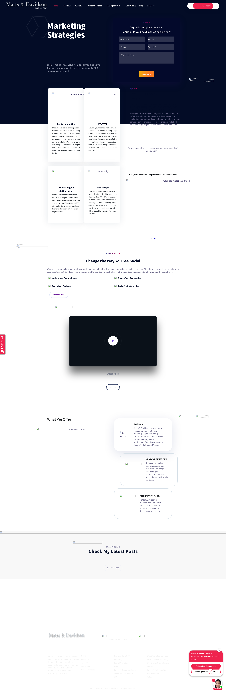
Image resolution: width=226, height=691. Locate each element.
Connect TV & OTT (122, 656)
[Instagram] (54, 680)
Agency (78, 6)
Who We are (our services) (157, 656)
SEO (116, 677)
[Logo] (26, 6)
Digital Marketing (66, 124)
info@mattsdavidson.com (120, 639)
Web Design (103, 187)
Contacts (151, 6)
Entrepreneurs (113, 6)
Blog (141, 6)
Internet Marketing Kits (156, 670)
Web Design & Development (158, 663)
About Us (67, 6)
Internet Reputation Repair (125, 670)
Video (149, 677)
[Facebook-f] (49, 680)
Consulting (131, 6)
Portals (150, 666)
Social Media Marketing (123, 673)
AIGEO (116, 666)
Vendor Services (95, 6)
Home (56, 6)
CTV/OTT (102, 124)
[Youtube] (58, 680)
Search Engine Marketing (157, 659)
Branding (118, 659)
